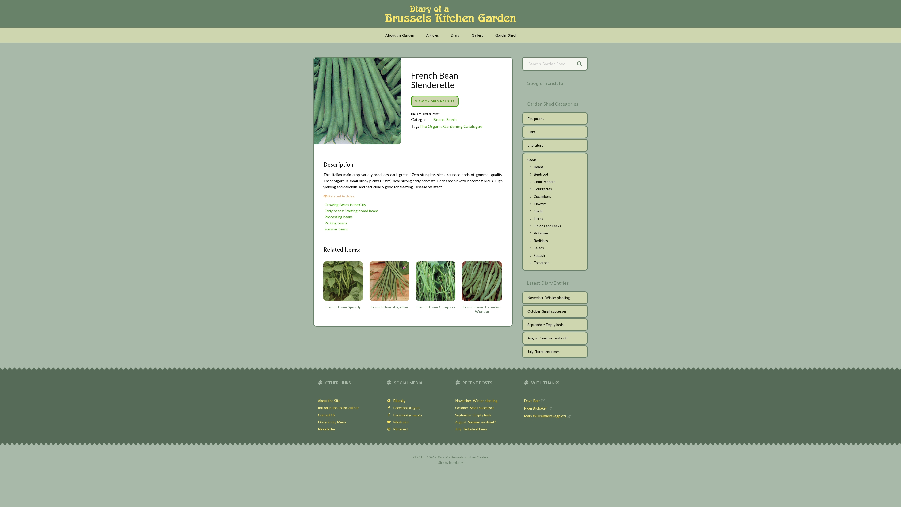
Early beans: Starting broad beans (351, 210)
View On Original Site (435, 101)
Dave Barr (532, 401)
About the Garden (399, 35)
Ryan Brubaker (535, 408)
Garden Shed (505, 35)
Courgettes (543, 189)
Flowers (540, 204)
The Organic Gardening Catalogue (451, 126)
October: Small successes (547, 311)
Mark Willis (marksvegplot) (545, 416)
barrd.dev (456, 463)
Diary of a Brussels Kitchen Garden (451, 13)
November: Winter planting (548, 298)
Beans (439, 119)
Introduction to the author (338, 408)
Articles (432, 35)
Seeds (451, 119)
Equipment (535, 118)
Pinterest (399, 429)
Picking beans (336, 223)
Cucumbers (542, 196)
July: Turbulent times (543, 352)
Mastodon (400, 422)
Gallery (477, 35)
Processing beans (339, 217)
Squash (539, 255)
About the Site (329, 401)
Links (531, 132)
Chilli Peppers (544, 182)
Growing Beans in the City (345, 204)
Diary (455, 35)
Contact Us (326, 415)
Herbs (538, 218)
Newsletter (327, 429)
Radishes (541, 240)
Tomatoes (541, 263)
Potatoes (541, 233)
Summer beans (336, 229)
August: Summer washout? (547, 338)
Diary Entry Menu (332, 422)
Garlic (538, 211)
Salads (539, 248)
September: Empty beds (545, 325)
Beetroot (541, 174)
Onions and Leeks (547, 226)
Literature (535, 145)
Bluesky (398, 401)
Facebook (405, 408)
